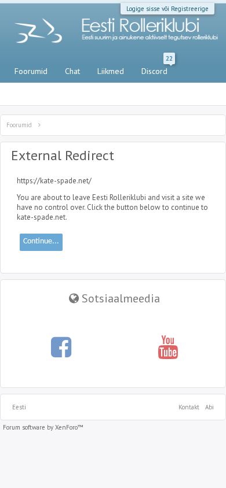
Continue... (41, 241)
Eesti (19, 407)
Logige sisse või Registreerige (167, 9)
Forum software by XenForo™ (43, 427)
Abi (209, 407)
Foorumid (31, 71)
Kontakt (188, 407)
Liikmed (110, 71)
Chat (72, 71)
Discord (157, 68)
